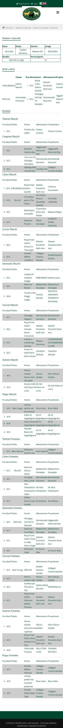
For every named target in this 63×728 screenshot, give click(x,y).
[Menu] (57, 12)
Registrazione (24, 3)
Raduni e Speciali (23, 27)
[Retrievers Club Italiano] (31, 15)
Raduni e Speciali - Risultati (45, 27)
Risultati (9, 27)
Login (35, 3)
